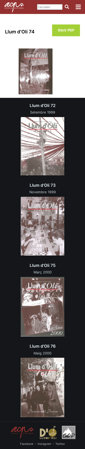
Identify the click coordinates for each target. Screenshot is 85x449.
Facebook (26, 444)
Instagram (44, 444)
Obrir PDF (66, 30)
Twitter (60, 444)
